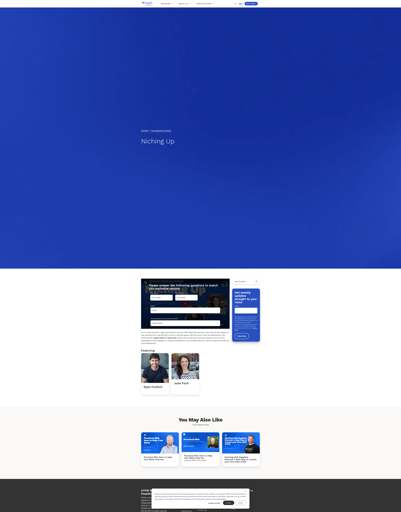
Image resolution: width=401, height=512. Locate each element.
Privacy (233, 509)
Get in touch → (251, 3)
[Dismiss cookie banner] (245, 491)
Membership (165, 3)
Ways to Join (183, 3)
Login (240, 3)
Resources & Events (204, 3)
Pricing (249, 490)
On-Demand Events (161, 131)
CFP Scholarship (202, 509)
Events (145, 131)
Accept (228, 503)
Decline (240, 503)
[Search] (256, 281)
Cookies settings (214, 503)
